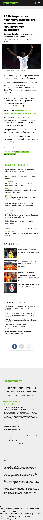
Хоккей (17, 395)
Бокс (34, 388)
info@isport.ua (18, 422)
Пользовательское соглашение (12, 463)
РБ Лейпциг (25, 152)
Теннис (28, 392)
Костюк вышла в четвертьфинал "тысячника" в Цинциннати (17, 326)
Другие (10, 395)
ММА (23, 395)
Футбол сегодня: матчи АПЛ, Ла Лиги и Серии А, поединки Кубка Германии (20, 205)
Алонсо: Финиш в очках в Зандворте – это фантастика (21, 234)
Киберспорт (10, 392)
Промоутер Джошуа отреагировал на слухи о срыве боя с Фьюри (19, 171)
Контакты (6, 447)
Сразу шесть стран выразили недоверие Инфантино (20, 223)
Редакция (6, 450)
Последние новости (16, 164)
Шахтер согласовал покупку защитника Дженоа (20, 177)
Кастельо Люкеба (9, 154)
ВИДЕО (35, 392)
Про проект (7, 453)
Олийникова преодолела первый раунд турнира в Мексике (20, 191)
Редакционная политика (11, 456)
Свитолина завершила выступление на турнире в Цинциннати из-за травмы (20, 314)
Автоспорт (31, 395)
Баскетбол (20, 392)
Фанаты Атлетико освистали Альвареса (20, 228)
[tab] (14, 346)
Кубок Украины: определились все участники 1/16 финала (18, 184)
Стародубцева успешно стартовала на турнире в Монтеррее (20, 198)
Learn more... (27, 516)
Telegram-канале (16, 141)
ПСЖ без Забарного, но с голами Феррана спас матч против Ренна (21, 216)
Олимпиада (11, 388)
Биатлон (28, 388)
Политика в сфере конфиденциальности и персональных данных (20, 459)
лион (17, 152)
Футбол (13, 148)
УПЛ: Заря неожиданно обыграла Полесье (21, 320)
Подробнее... (12, 511)
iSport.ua (6, 148)
